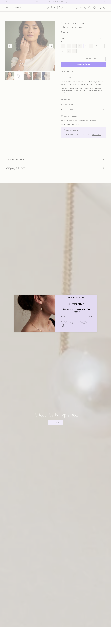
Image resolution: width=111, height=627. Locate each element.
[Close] (94, 298)
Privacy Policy (71, 324)
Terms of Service (83, 324)
